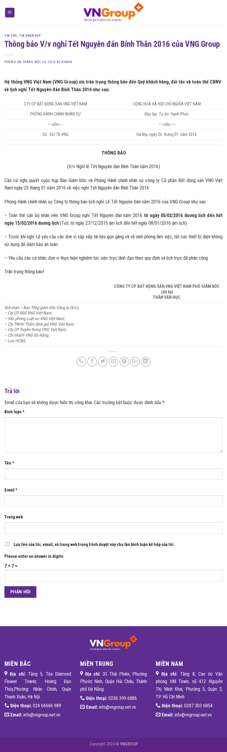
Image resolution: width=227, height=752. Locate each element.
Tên (9, 463)
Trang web (13, 517)
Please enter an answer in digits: (34, 556)
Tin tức (10, 36)
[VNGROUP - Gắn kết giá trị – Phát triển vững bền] (113, 12)
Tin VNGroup (30, 36)
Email (10, 490)
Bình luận (14, 411)
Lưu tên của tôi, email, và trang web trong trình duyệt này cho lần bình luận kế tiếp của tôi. (94, 544)
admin (66, 62)
